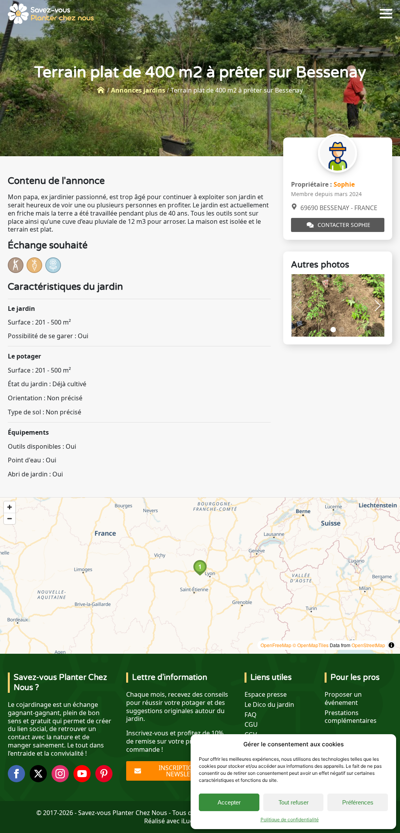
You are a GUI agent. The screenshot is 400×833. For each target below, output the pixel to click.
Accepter (229, 802)
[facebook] (16, 773)
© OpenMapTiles (311, 645)
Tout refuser (294, 802)
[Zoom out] (9, 518)
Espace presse (266, 694)
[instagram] (60, 773)
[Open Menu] (386, 13)
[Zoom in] (9, 507)
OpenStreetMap (368, 645)
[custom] (103, 773)
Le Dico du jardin (269, 705)
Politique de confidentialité (290, 819)
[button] (377, 305)
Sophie (344, 184)
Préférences (357, 802)
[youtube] (82, 773)
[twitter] (38, 773)
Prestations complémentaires (351, 717)
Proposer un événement (343, 698)
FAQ (251, 715)
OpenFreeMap (276, 645)
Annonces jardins (138, 90)
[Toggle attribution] (391, 645)
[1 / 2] (337, 305)
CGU (251, 725)
